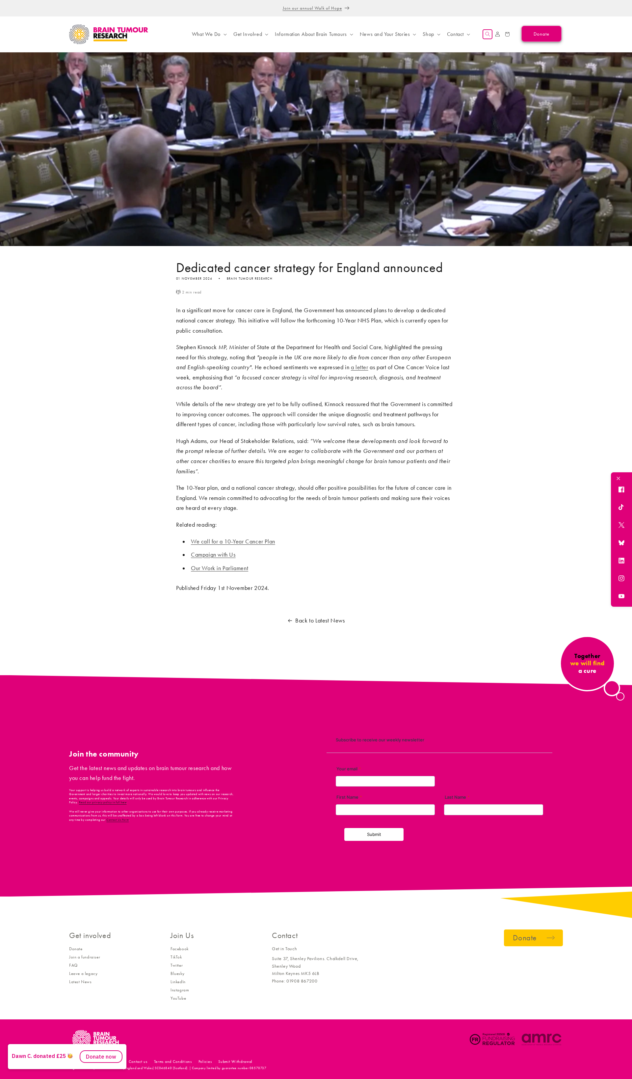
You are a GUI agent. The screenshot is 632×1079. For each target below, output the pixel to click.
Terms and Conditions (173, 1061)
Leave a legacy (83, 973)
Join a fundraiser (84, 956)
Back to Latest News (320, 620)
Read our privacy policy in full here (103, 802)
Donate (76, 948)
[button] (208, 34)
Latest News (80, 981)
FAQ (73, 965)
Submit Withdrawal (235, 1061)
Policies (205, 1061)
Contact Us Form (117, 819)
